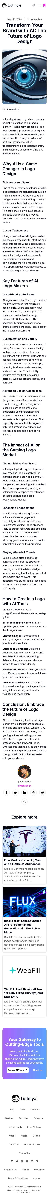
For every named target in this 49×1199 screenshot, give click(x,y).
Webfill (12, 1135)
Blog (12, 1109)
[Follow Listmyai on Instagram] (37, 1161)
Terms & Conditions (18, 1178)
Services (8, 1118)
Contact (37, 1178)
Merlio (24, 1135)
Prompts (35, 1109)
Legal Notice (10, 1169)
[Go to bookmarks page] (44, 5)
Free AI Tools (34, 1127)
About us (37, 1070)
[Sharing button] (24, 802)
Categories (39, 1118)
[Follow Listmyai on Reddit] (32, 1161)
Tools (22, 1109)
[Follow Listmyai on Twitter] (17, 1161)
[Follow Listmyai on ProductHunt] (27, 1161)
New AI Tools (15, 1127)
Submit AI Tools (32, 1144)
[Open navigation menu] (39, 5)
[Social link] (6, 793)
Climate (36, 1135)
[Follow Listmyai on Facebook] (22, 1161)
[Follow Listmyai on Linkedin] (12, 1161)
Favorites (23, 1118)
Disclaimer (39, 1169)
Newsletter (24, 1153)
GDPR (25, 1169)
